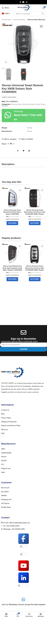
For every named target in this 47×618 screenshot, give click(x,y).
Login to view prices (9, 97)
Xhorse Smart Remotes (36, 19)
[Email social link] (23, 2)
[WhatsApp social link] (26, 2)
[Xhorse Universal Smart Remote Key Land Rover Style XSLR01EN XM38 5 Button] (34, 197)
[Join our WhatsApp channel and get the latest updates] (23, 599)
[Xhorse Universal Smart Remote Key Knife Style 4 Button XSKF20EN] (12, 197)
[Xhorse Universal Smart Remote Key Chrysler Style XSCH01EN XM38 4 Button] (34, 253)
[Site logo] (23, 8)
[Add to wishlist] (20, 190)
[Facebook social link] (20, 2)
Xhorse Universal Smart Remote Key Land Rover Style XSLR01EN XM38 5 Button (34, 212)
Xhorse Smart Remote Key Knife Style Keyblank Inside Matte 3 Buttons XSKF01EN (12, 268)
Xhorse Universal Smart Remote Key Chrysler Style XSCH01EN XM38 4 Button (34, 268)
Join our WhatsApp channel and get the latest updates (23, 604)
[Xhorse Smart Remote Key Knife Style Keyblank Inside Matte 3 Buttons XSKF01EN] (12, 253)
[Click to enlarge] (6, 62)
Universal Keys (5, 19)
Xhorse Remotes (19, 19)
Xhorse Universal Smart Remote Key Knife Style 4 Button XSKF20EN (12, 212)
